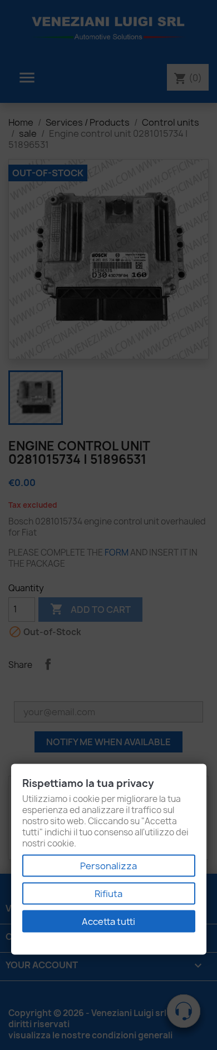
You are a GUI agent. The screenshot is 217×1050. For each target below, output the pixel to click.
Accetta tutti (108, 921)
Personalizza (108, 866)
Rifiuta (108, 894)
